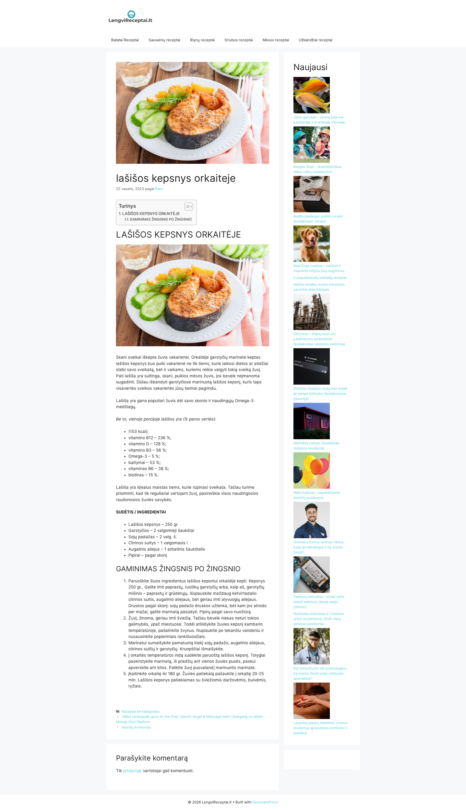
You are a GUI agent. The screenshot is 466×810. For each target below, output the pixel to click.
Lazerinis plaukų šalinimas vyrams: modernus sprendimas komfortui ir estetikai (320, 728)
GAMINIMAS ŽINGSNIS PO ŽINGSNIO (161, 219)
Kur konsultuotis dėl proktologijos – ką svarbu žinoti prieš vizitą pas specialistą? (321, 673)
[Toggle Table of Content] (186, 206)
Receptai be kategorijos (141, 711)
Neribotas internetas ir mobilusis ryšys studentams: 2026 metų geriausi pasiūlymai (318, 619)
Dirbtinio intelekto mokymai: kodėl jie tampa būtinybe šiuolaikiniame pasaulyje (320, 393)
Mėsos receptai (276, 40)
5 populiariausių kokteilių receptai (320, 277)
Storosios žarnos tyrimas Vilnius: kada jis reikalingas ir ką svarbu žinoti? (318, 547)
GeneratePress (265, 802)
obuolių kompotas (136, 727)
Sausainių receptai (164, 40)
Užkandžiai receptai (316, 40)
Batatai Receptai (125, 40)
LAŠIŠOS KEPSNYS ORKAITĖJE (151, 213)
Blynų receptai (202, 40)
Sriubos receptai (239, 40)
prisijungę (132, 770)
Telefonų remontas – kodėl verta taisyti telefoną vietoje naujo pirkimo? (318, 602)
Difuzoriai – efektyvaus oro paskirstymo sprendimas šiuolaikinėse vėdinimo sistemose (319, 339)
